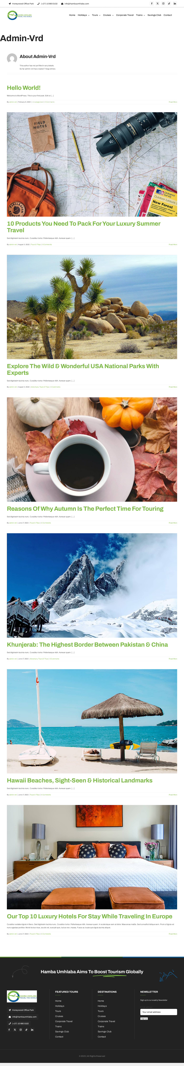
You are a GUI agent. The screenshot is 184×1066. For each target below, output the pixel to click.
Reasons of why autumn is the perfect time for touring (85, 508)
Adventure (35, 387)
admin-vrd (13, 102)
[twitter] (157, 3)
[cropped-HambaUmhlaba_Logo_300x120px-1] (19, 11)
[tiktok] (169, 3)
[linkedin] (175, 3)
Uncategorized (37, 102)
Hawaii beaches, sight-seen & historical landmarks (79, 780)
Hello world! (23, 88)
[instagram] (163, 3)
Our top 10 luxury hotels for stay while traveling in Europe (89, 916)
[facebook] (152, 3)
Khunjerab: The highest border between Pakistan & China (87, 644)
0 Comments (49, 102)
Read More (173, 102)
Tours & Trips (36, 244)
